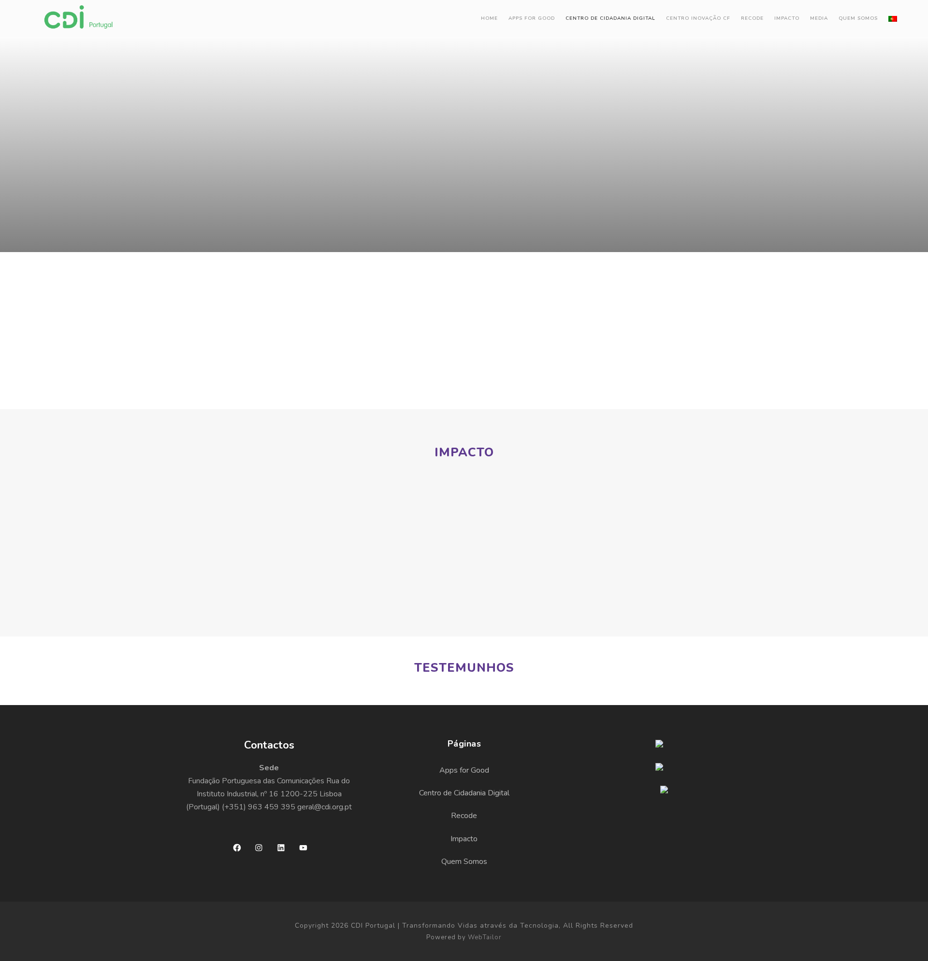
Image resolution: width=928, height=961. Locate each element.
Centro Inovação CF (698, 18)
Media (819, 18)
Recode (464, 815)
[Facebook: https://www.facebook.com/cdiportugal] (237, 847)
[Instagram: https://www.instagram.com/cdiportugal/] (258, 847)
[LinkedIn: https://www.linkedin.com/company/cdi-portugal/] (281, 847)
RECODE (752, 18)
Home (489, 18)
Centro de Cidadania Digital (610, 18)
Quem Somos (858, 18)
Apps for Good (531, 18)
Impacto (786, 18)
